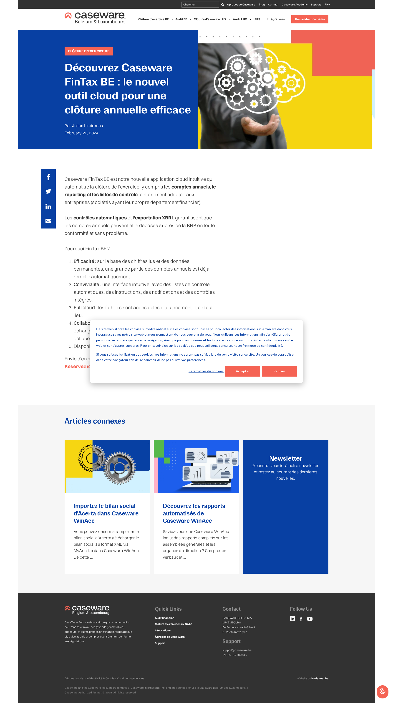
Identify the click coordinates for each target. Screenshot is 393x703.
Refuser (279, 371)
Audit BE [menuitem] (181, 19)
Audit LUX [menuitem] (240, 19)
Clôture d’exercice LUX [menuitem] (210, 19)
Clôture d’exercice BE (88, 51)
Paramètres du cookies (206, 371)
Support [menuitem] (316, 4)
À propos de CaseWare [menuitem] (170, 636)
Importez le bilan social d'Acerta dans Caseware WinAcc (106, 513)
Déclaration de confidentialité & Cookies (90, 678)
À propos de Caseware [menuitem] (241, 4)
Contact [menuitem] (273, 4)
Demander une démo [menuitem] (310, 19)
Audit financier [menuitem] (164, 618)
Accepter (243, 371)
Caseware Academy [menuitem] (294, 4)
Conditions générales (130, 678)
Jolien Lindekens (87, 125)
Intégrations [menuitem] (276, 19)
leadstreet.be (319, 678)
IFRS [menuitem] (257, 19)
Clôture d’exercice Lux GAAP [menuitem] (174, 624)
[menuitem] (292, 619)
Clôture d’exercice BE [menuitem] (153, 19)
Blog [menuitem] (262, 4)
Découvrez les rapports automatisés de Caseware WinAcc (194, 513)
